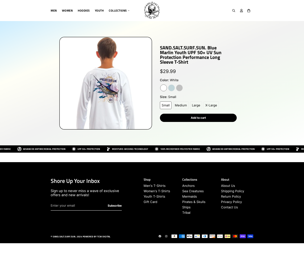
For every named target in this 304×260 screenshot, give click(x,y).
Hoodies (84, 10)
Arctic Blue (171, 88)
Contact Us (229, 207)
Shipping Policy (232, 191)
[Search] (234, 10)
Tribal (186, 213)
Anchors (188, 186)
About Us (228, 186)
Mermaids (189, 196)
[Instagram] (166, 236)
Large (196, 105)
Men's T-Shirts (154, 186)
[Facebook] (160, 236)
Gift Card (150, 202)
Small (166, 105)
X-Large (211, 105)
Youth (99, 10)
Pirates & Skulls (193, 202)
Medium (181, 105)
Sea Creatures (193, 191)
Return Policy (231, 196)
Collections (118, 10)
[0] (248, 10)
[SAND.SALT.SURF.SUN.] (152, 10)
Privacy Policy (231, 202)
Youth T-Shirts (154, 196)
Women (67, 10)
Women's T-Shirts (157, 191)
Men (54, 10)
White (163, 88)
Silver (179, 88)
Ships (186, 207)
